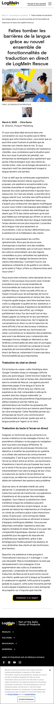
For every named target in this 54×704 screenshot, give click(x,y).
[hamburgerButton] (50, 4)
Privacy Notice (13, 694)
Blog (4, 15)
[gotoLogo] (10, 3)
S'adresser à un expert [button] (27, 598)
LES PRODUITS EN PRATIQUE (19, 104)
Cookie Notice (30, 694)
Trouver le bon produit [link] (36, 4)
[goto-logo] (27, 623)
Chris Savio (26, 122)
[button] (8, 632)
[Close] (50, 670)
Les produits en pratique (18, 15)
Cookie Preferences (26, 699)
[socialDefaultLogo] (3, 662)
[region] (27, 685)
